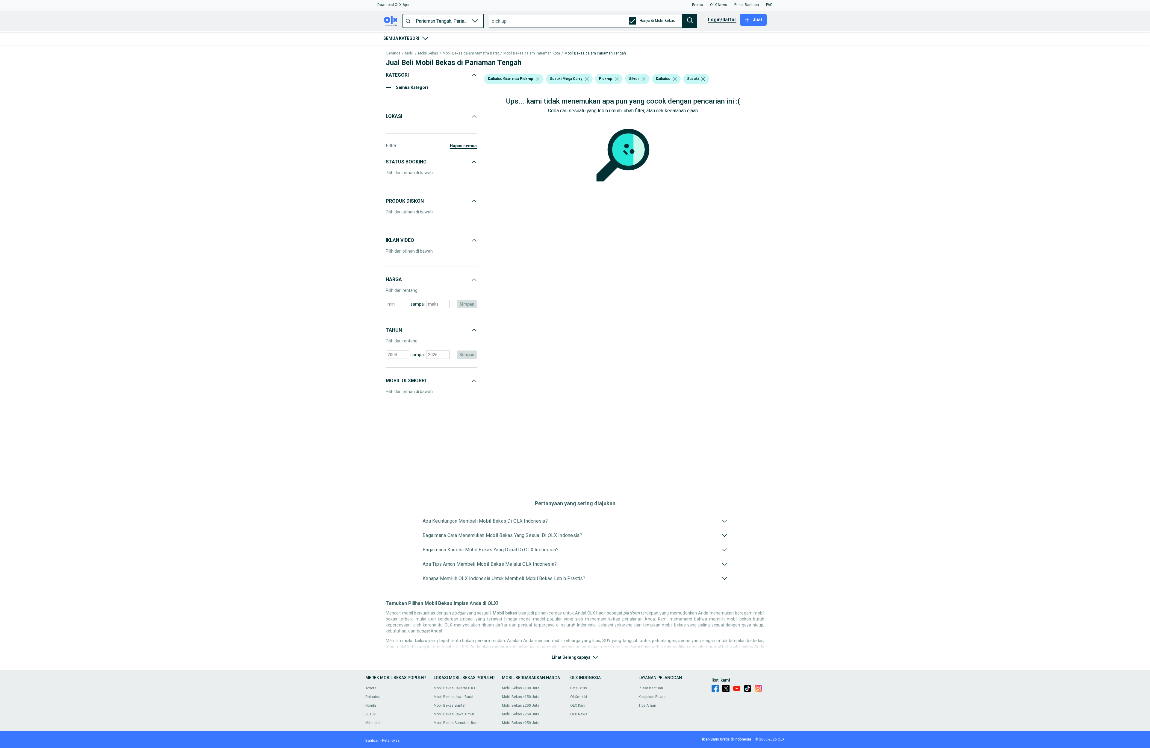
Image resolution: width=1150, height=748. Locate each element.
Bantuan (372, 740)
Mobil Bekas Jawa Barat (453, 697)
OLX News (578, 714)
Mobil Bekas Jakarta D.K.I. (455, 688)
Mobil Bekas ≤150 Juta (520, 697)
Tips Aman (647, 705)
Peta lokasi (391, 740)
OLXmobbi (578, 697)
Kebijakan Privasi (652, 697)
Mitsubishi (373, 723)
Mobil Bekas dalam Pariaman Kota (531, 53)
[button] (392, 4)
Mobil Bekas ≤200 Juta (520, 705)
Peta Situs (578, 688)
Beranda (393, 53)
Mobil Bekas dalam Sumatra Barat (471, 53)
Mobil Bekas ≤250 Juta (520, 714)
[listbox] (537, 79)
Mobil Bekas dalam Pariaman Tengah (595, 53)
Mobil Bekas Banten (450, 705)
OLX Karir (577, 705)
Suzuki (370, 714)
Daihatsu (372, 697)
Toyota (370, 688)
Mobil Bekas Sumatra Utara (456, 723)
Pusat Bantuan (650, 688)
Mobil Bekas (428, 53)
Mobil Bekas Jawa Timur (454, 714)
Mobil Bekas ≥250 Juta (520, 723)
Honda (370, 705)
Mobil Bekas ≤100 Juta (520, 688)
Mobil (409, 53)
